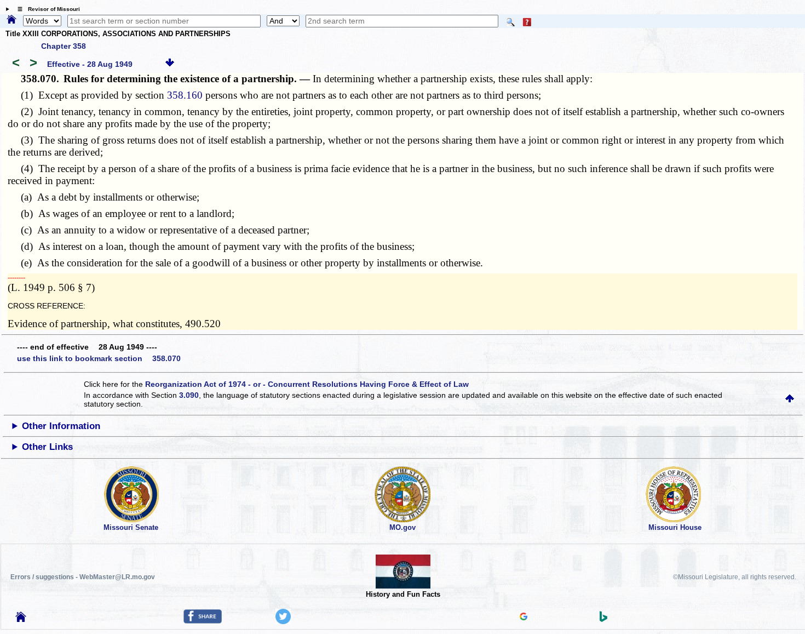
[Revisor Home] (20, 619)
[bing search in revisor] (603, 619)
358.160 (185, 95)
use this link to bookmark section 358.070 (99, 358)
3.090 (189, 395)
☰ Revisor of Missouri (46, 9)
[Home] (11, 20)
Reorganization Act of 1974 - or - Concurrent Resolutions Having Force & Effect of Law (307, 384)
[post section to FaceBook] (202, 620)
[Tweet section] (283, 621)
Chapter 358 (63, 46)
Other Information (61, 426)
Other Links (47, 447)
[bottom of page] (169, 64)
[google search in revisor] (523, 617)
